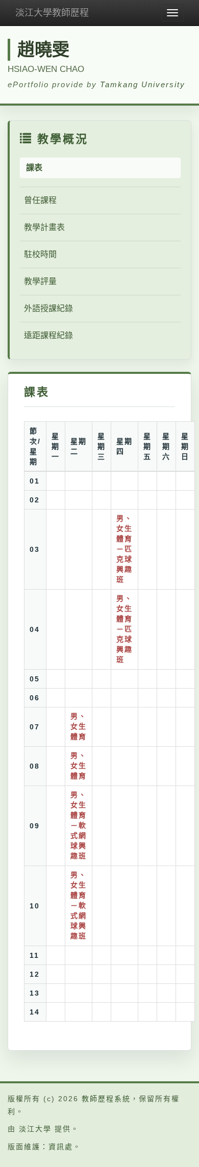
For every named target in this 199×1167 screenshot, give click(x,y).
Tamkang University (142, 84)
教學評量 (40, 281)
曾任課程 (40, 200)
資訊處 (60, 1147)
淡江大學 (35, 1129)
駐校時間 (40, 254)
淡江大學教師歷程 (52, 13)
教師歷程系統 (106, 1099)
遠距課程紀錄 (48, 335)
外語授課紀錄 (48, 308)
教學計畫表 (44, 227)
